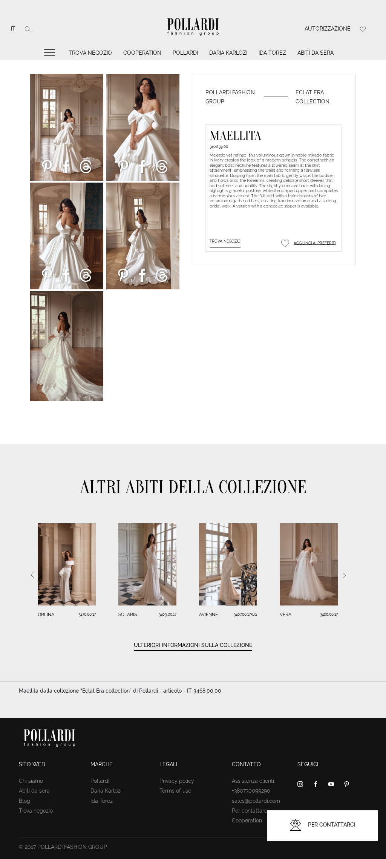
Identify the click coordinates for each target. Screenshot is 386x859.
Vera (285, 614)
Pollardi (185, 53)
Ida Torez (272, 53)
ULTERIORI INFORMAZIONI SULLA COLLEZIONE (193, 645)
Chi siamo (31, 781)
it (13, 29)
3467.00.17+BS (245, 614)
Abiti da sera (315, 53)
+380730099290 (251, 791)
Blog (24, 801)
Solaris (127, 614)
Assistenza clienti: (253, 781)
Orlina (46, 614)
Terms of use (175, 791)
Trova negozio (90, 53)
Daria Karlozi (228, 53)
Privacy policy (176, 781)
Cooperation (142, 53)
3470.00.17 (87, 614)
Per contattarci (250, 811)
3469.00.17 (167, 614)
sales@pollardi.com (256, 801)
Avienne (208, 614)
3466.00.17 (329, 614)
